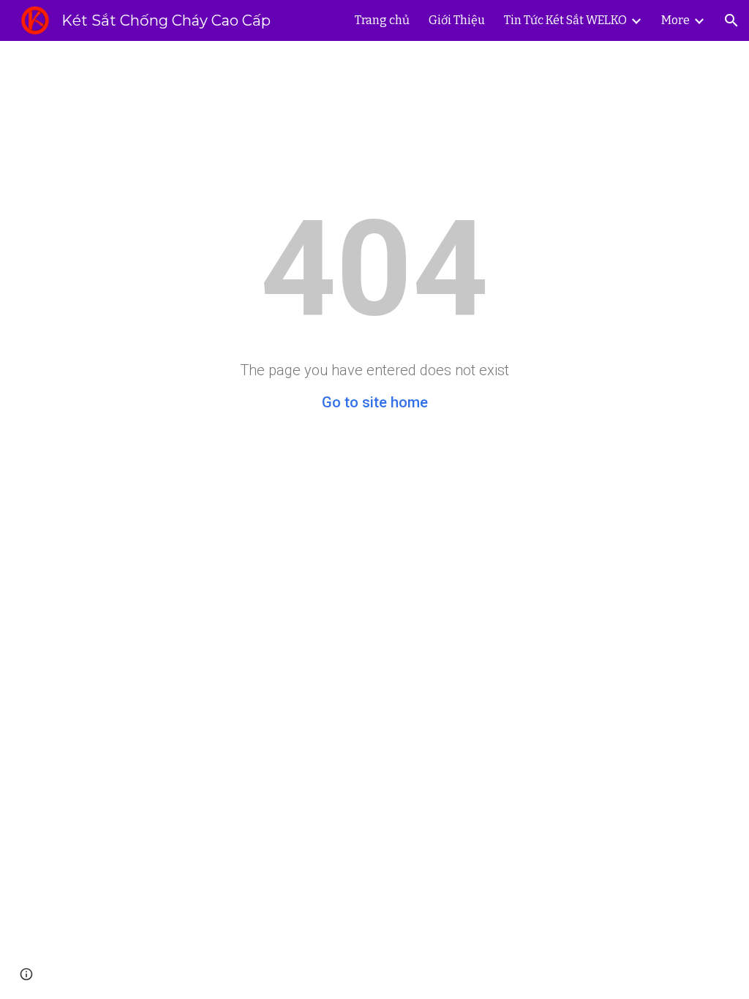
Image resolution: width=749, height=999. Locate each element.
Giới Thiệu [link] (457, 20)
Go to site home (375, 402)
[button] (731, 20)
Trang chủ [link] (382, 20)
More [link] (675, 20)
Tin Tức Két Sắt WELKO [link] (565, 20)
